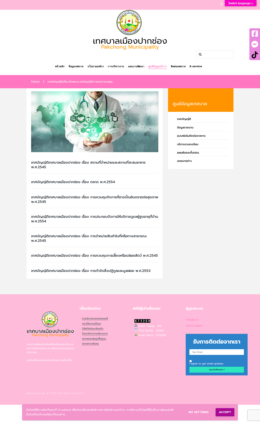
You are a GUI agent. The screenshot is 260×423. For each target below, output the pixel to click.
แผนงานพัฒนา (136, 66)
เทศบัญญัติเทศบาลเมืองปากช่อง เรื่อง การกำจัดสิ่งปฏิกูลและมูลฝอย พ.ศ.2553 (91, 270)
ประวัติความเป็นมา (91, 324)
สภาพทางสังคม (90, 344)
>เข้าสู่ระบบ (192, 320)
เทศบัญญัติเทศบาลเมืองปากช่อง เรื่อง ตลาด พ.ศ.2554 (73, 182)
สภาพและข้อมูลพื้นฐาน (94, 339)
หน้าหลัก (60, 66)
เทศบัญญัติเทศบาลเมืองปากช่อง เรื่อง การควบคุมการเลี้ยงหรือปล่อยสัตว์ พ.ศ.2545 (94, 255)
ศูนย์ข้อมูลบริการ (157, 66)
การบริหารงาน (116, 66)
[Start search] (200, 54)
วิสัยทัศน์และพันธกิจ (92, 328)
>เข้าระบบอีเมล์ (194, 326)
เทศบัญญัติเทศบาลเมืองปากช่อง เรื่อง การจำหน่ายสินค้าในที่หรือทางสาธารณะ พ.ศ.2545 (89, 238)
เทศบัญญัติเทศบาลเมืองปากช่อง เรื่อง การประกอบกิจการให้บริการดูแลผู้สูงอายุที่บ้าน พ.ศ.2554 (94, 219)
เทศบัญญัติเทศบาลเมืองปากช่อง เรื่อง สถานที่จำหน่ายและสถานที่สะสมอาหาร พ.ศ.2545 (88, 165)
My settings (199, 412)
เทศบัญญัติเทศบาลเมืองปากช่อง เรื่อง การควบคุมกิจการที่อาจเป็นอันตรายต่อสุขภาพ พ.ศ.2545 (94, 199)
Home (35, 82)
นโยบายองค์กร (96, 66)
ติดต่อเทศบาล (178, 66)
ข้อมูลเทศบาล (75, 66)
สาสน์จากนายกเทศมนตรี (95, 318)
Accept (225, 412)
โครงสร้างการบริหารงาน (95, 333)
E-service (196, 66)
